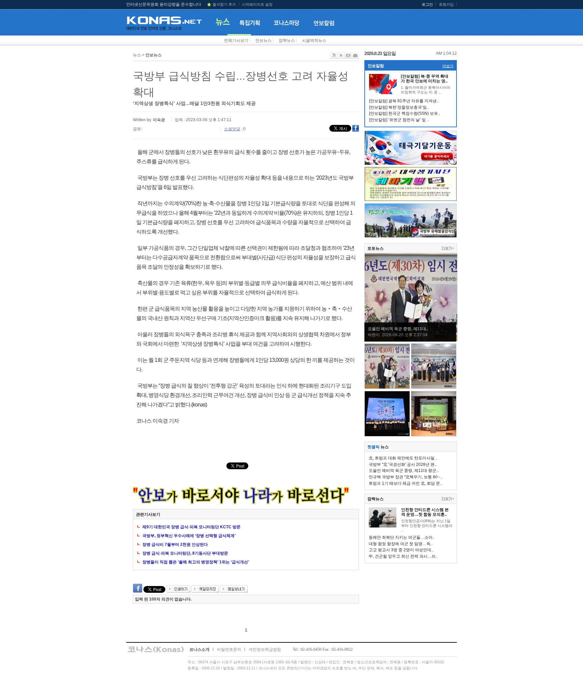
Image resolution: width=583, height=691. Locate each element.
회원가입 (446, 4)
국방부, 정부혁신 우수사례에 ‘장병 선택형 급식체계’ (188, 535)
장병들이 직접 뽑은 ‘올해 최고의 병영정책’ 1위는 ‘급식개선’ (195, 562)
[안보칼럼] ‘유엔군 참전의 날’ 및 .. (399, 119)
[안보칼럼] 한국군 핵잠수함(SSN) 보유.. (404, 113)
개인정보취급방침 (265, 649)
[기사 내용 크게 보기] (333, 57)
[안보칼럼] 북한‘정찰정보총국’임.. (399, 107)
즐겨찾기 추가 (224, 4)
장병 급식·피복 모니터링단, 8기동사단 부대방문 (185, 553)
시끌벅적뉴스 (314, 40)
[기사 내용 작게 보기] (340, 57)
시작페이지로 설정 (257, 4)
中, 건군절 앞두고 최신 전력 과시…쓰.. (403, 556)
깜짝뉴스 (287, 40)
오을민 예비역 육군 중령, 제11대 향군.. (403, 470)
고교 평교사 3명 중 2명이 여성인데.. (401, 550)
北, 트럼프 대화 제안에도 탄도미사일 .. (403, 458)
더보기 (447, 66)
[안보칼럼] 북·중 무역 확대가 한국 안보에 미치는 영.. (424, 78)
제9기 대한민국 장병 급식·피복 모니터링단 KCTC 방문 (191, 527)
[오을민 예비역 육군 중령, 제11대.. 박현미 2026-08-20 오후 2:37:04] (410, 340)
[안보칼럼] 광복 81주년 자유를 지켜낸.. (404, 101)
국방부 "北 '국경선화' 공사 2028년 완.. (403, 464)
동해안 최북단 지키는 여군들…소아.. (402, 537)
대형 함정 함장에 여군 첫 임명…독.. (401, 543)
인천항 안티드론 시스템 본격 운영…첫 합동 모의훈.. (425, 512)
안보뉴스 (263, 40)
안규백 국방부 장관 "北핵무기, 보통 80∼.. (406, 477)
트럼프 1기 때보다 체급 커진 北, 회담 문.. (405, 483)
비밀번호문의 (229, 649)
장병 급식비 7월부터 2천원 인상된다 (175, 544)
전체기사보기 (236, 40)
